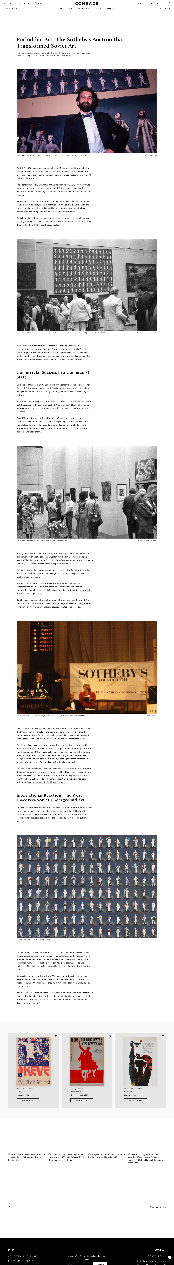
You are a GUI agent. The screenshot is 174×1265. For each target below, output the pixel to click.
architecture (83, 9)
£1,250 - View (135, 1100)
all (61, 9)
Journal (38, 3)
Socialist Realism (74, 201)
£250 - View (81, 1100)
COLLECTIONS (16, 1256)
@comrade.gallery (158, 1207)
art (70, 9)
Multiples (23, 3)
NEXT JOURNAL (165, 9)
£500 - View (28, 1100)
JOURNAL (31, 1256)
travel (98, 9)
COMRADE (87, 3)
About (141, 3)
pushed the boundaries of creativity (66, 221)
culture (110, 9)
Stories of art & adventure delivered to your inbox (87, 1258)
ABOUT (30, 1261)
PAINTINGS (14, 1261)
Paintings (8, 3)
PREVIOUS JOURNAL (10, 9)
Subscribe (154, 3)
